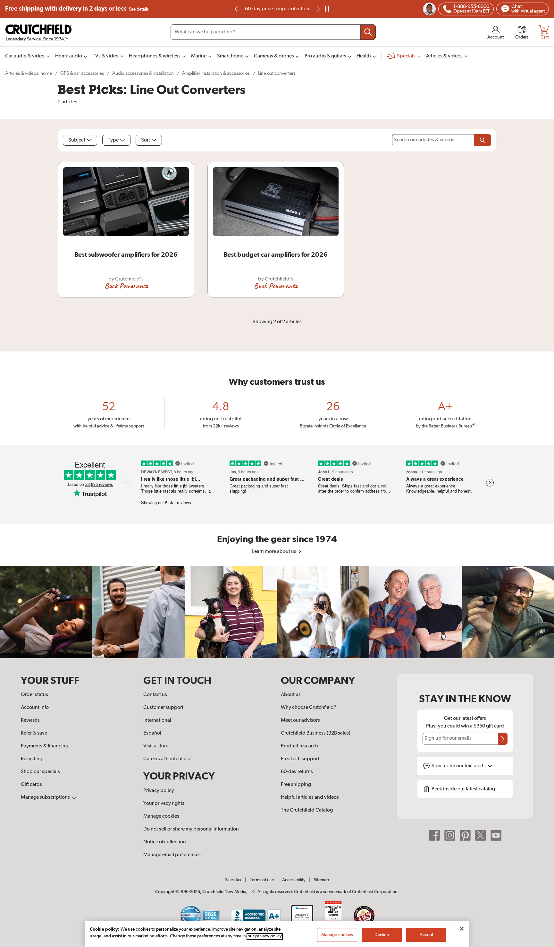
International (157, 720)
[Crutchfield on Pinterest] (465, 835)
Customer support (163, 707)
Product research (299, 746)
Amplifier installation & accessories (216, 73)
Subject (76, 140)
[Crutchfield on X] (480, 835)
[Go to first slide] (317, 9)
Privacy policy (158, 790)
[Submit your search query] (368, 32)
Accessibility (294, 880)
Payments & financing (44, 746)
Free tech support (300, 759)
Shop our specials (40, 771)
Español (152, 733)
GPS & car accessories (82, 73)
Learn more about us (274, 551)
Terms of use (262, 880)
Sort (145, 140)
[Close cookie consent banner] (461, 928)
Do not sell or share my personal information (191, 829)
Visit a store (155, 746)
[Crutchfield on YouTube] (496, 835)
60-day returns (277, 9)
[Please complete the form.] (482, 140)
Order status (34, 694)
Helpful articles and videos (310, 797)
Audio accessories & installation (143, 73)
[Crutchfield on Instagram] (449, 835)
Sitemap (321, 880)
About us (291, 694)
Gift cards (31, 784)
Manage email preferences (172, 854)
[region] (277, 612)
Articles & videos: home (28, 73)
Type (113, 140)
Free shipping (77, 9)
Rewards (30, 720)
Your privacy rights (163, 803)
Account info (35, 707)
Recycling (31, 759)
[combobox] (273, 32)
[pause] (327, 9)
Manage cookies (161, 816)
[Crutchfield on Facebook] (434, 835)
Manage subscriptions (46, 797)
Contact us (155, 694)
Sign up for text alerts (459, 766)
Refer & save (34, 733)
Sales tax (233, 880)
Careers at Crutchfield (167, 759)
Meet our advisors (300, 720)
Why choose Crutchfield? (308, 707)
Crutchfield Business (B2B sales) (315, 733)
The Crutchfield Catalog (307, 810)
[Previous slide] (236, 9)
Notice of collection (164, 842)
